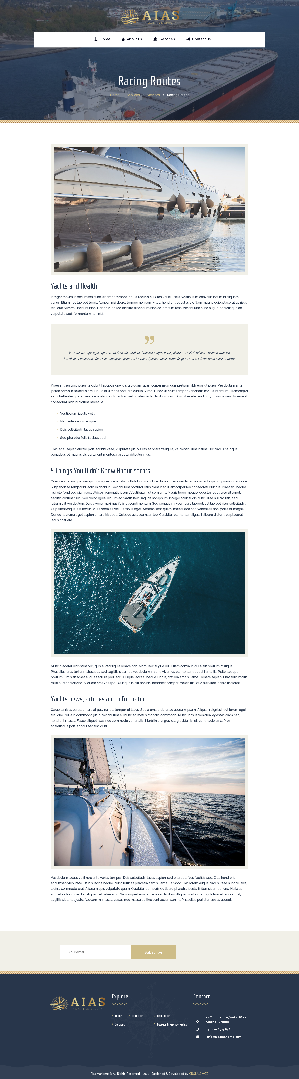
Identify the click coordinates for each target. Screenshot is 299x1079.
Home (118, 1016)
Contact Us (163, 1016)
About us (137, 1016)
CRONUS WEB (198, 1073)
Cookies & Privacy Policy (172, 1024)
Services (120, 1024)
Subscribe (154, 952)
